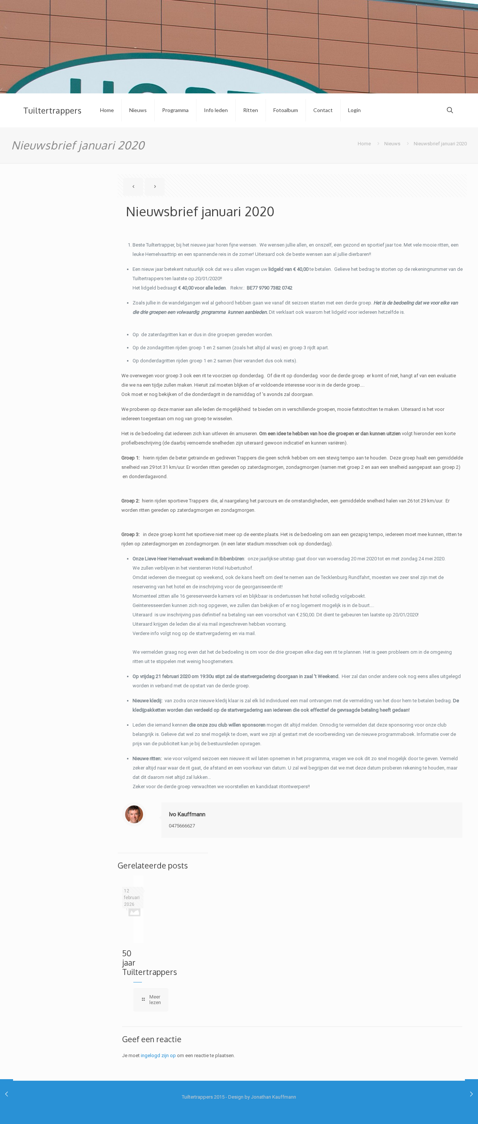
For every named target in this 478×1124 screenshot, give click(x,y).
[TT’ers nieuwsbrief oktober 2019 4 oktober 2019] (6, 1094)
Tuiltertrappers (52, 110)
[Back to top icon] (442, 1109)
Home (364, 143)
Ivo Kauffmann (187, 814)
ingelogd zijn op (158, 1055)
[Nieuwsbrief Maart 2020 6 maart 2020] (471, 1094)
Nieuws (392, 143)
